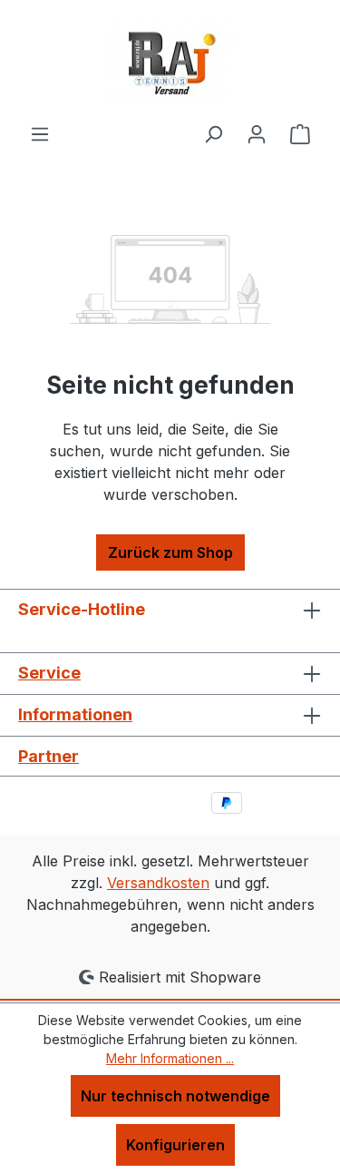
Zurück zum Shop (170, 552)
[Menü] (40, 133)
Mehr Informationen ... (170, 1058)
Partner (48, 756)
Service (49, 672)
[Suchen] (213, 133)
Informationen (75, 714)
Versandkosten (158, 883)
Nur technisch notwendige (175, 1096)
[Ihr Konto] (256, 133)
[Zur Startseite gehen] (170, 61)
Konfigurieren (175, 1145)
